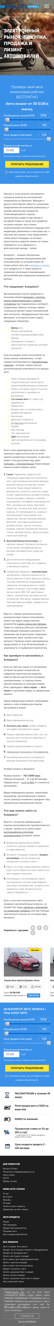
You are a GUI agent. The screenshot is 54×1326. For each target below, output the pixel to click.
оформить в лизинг (39, 265)
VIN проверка (9, 1225)
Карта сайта (9, 1175)
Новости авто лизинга (14, 1206)
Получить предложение (27, 164)
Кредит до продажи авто (15, 1253)
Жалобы (7, 1200)
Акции (6, 1221)
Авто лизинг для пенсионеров (18, 1265)
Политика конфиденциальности (18, 1172)
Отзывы (6, 1203)
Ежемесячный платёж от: (18, 145)
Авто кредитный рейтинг (15, 1234)
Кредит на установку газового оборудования (25, 1249)
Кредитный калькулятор (14, 1228)
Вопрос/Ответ (10, 1168)
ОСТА (6, 1178)
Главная (7, 17)
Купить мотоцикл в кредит (16, 1256)
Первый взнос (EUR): (15, 125)
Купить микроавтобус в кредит (18, 1272)
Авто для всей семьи (13, 1281)
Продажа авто (10, 1231)
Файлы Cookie (10, 1181)
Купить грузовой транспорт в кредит (21, 1278)
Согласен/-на (27, 1316)
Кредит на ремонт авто (14, 1269)
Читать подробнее (27, 1321)
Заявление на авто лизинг (15, 1209)
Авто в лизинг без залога (15, 1246)
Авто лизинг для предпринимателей (20, 1259)
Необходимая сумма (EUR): (19, 115)
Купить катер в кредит (14, 1275)
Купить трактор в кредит (15, 1262)
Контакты (7, 1196)
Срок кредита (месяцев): (18, 134)
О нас (6, 1193)
